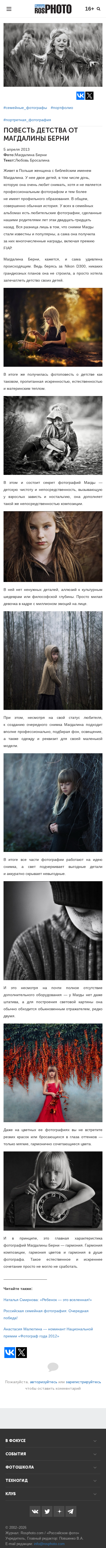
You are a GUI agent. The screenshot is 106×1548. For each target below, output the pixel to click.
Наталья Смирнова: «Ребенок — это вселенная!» (48, 1300)
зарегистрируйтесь (83, 1382)
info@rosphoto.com (49, 1544)
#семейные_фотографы (25, 107)
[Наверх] (99, 1530)
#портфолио (62, 107)
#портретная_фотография (27, 120)
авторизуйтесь (43, 1382)
